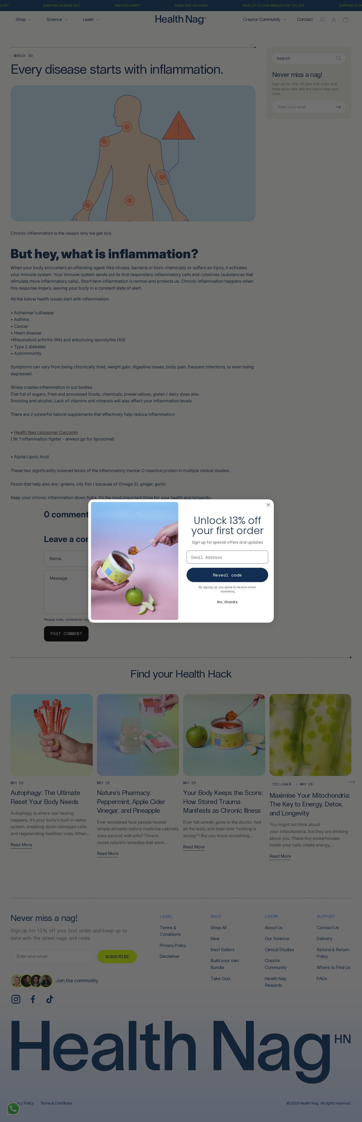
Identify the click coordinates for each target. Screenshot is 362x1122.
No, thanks (227, 602)
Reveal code (227, 575)
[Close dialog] (268, 504)
